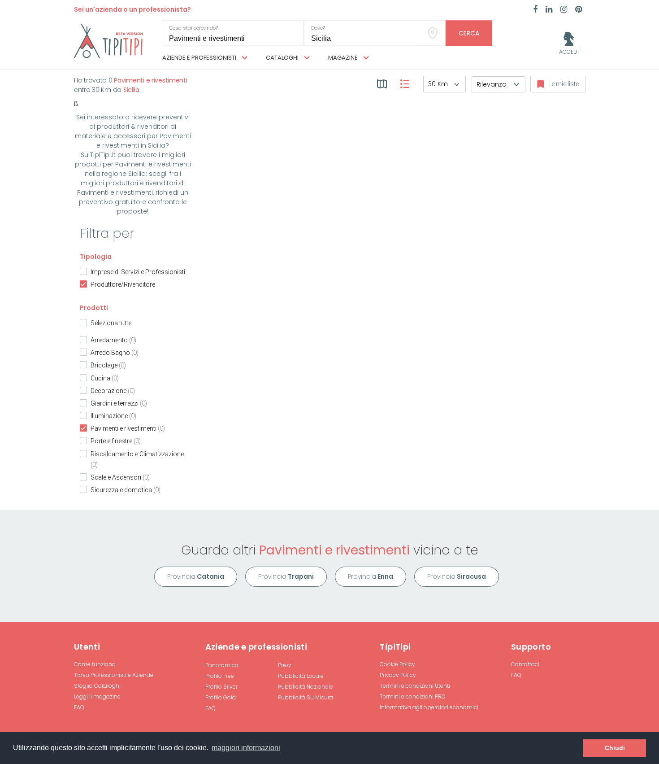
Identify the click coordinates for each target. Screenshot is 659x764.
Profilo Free (219, 676)
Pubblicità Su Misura (305, 697)
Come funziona (95, 664)
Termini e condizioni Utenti (415, 686)
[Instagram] (563, 9)
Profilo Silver (221, 686)
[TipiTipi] (108, 40)
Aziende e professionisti (200, 57)
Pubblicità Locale (301, 676)
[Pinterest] (578, 9)
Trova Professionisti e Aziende (113, 675)
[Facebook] (535, 9)
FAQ (79, 707)
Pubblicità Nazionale (305, 686)
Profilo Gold (220, 697)
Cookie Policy (397, 664)
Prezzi (285, 665)
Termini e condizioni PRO (413, 696)
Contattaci (525, 664)
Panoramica (221, 665)
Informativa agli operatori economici (429, 707)
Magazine (343, 57)
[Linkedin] (549, 9)
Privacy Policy (398, 675)
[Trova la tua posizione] (433, 33)
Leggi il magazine (97, 696)
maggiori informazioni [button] (246, 747)
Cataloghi (283, 57)
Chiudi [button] (615, 747)
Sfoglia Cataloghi (97, 686)
